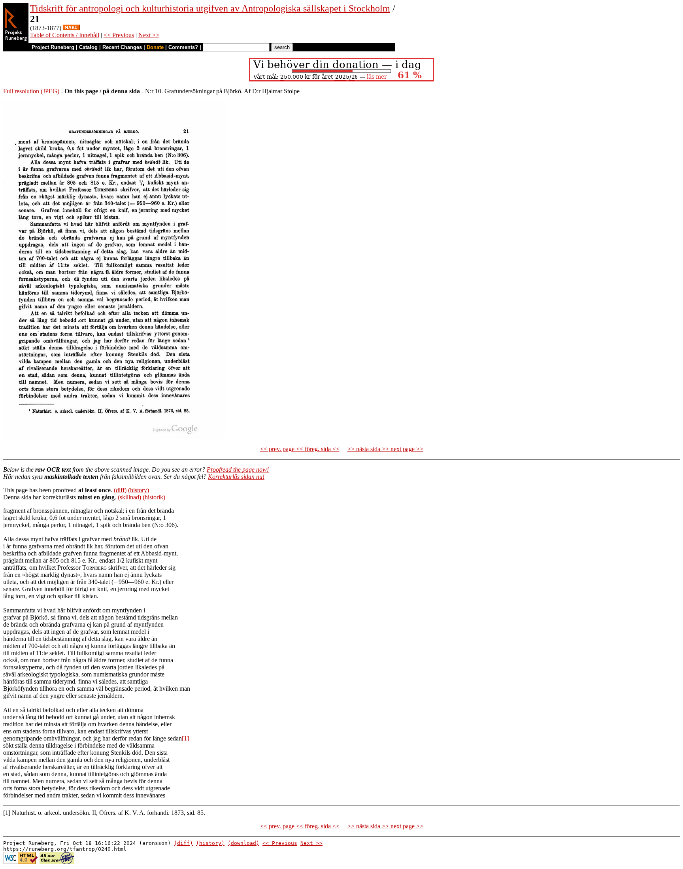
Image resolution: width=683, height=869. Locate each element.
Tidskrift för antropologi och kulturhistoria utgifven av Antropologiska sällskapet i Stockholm (210, 8)
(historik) (154, 497)
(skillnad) (129, 497)
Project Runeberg (53, 47)
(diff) (120, 490)
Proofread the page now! (238, 469)
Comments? (183, 47)
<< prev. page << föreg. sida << (300, 449)
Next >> (148, 35)
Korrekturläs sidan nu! (236, 476)
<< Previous (119, 35)
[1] (185, 738)
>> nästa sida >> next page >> (385, 449)
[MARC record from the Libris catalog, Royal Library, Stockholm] (71, 28)
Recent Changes (122, 47)
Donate (155, 47)
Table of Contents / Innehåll (64, 35)
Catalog (88, 47)
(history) (138, 490)
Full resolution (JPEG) (31, 91)
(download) (243, 843)
